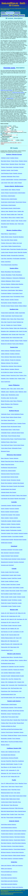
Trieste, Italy (20, 214)
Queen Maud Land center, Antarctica (9, 881)
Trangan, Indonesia (13, 458)
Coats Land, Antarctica (6, 887)
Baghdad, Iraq (20, 322)
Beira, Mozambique (16, 271)
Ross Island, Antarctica (6, 846)
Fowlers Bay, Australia (6, 521)
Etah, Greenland (5, 552)
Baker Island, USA (14, 647)
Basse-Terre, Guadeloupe (18, 761)
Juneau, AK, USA (15, 622)
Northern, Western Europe (14, 154)
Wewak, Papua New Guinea (7, 461)
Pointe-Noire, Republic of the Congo (18, 249)
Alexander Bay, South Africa (17, 255)
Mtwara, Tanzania (5, 299)
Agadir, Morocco (12, 233)
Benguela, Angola (13, 252)
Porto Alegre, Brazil (15, 713)
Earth (22, 3)
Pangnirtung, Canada (6, 578)
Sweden (17, 12)
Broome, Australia (5, 511)
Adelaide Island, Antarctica (7, 840)
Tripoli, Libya (21, 223)
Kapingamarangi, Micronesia (7, 808)
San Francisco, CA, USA (7, 631)
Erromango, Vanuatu (15, 480)
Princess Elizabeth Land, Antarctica (9, 871)
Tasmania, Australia (15, 524)
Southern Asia (14, 309)
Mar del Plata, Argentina (18, 710)
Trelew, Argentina (18, 707)
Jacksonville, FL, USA (14, 770)
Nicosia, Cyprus (22, 220)
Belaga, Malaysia (5, 369)
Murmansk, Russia (5, 451)
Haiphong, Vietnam (5, 375)
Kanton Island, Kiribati (21, 795)
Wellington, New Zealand (7, 486)
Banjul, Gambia (13, 240)
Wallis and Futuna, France (12, 783)
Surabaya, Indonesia (15, 353)
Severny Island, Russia (18, 445)
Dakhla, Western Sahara (6, 236)
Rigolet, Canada (17, 593)
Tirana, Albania (4, 217)
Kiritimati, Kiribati (5, 798)
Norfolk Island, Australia (6, 542)
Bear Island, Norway (5, 161)
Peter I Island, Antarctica (6, 858)
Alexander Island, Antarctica (7, 830)
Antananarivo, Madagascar (19, 277)
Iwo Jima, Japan (13, 397)
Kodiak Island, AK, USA (14, 616)
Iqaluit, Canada (17, 575)
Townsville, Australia (5, 533)
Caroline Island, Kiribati (6, 802)
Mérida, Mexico (4, 741)
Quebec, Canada (5, 590)
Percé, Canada (23, 590)
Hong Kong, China (14, 375)
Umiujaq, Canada (21, 596)
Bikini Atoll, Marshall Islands (7, 811)
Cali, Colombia (4, 672)
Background (10, 12)
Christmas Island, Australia (7, 539)
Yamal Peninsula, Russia (20, 438)
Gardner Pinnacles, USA (6, 644)
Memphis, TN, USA (16, 767)
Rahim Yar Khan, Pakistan (7, 328)
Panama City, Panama (18, 669)
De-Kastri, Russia (5, 417)
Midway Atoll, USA (5, 641)
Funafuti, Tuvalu (13, 814)
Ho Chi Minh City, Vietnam (7, 372)
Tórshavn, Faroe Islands (6, 167)
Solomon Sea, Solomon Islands (8, 470)
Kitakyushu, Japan (5, 388)
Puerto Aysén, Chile (5, 688)
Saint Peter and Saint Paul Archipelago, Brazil (11, 729)
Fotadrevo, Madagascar (6, 277)
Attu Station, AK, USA (22, 619)
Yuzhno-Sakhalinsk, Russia (17, 414)
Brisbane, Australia (5, 530)
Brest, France (16, 176)
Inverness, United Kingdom (20, 179)
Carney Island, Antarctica (19, 833)
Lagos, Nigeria (4, 246)
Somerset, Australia (22, 533)
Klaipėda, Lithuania (17, 173)
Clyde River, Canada (16, 578)
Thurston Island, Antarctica (7, 833)
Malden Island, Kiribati (14, 798)
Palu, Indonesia (14, 363)
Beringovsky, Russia (5, 426)
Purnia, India (22, 334)
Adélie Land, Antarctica (17, 865)
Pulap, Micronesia (14, 805)
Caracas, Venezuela (22, 735)
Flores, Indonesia (5, 356)
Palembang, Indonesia (15, 350)
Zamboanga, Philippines (6, 407)
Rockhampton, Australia (15, 530)
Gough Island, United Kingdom (8, 202)
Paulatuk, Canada (16, 606)
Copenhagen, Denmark (18, 167)
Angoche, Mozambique (6, 274)
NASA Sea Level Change (6, 90)
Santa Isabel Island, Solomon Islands (9, 476)
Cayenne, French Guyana (7, 732)
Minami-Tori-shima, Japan (7, 401)
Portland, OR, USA (5, 628)
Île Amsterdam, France (19, 296)
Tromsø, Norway (15, 161)
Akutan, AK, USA (5, 619)
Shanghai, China (5, 378)
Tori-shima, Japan (5, 397)
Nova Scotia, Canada (14, 590)
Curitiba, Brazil (4, 716)
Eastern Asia (14, 347)
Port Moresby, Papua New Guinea (9, 467)
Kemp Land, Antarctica (6, 874)
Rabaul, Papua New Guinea (7, 464)
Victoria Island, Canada (6, 587)
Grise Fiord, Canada (13, 572)
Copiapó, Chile (20, 682)
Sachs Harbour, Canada (18, 587)
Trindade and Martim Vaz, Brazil (8, 726)
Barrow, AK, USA (14, 613)
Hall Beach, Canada (13, 581)
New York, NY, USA (5, 776)
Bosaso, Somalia (14, 305)
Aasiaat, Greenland (5, 555)
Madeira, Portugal (16, 189)
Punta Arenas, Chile (5, 691)
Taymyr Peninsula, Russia (14, 435)
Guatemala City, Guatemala (7, 666)
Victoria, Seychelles (14, 287)
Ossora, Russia (11, 420)
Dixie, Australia (14, 533)
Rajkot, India (17, 328)
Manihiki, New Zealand (19, 498)
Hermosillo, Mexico (18, 657)
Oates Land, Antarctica (6, 865)
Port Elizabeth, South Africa (19, 258)
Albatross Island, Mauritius (17, 284)
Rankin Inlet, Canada (6, 603)
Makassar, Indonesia (6, 363)
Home (3, 12)
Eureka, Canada (5, 572)
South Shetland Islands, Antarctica (9, 827)
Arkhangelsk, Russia (16, 448)
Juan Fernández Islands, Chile (8, 697)
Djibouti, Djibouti (23, 305)
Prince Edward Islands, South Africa (9, 264)
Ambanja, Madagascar (6, 281)
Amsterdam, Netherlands (7, 176)
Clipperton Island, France (7, 650)
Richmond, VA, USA (16, 773)
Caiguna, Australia (13, 517)
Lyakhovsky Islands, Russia (17, 432)
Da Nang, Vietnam (18, 372)
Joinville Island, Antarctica (7, 849)
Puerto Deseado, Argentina (7, 707)
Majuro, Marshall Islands (20, 811)
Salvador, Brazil (17, 719)
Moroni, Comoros (16, 281)
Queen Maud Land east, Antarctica (9, 877)
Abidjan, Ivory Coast (17, 243)
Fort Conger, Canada (17, 549)
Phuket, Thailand (23, 340)
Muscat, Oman (20, 319)
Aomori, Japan (20, 388)
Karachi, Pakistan (17, 325)
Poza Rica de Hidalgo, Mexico (16, 741)
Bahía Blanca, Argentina (6, 710)
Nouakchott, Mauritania (18, 236)
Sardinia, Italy (20, 211)
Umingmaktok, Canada (6, 606)
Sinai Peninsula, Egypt (17, 315)
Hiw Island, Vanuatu (5, 480)
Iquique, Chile (4, 682)
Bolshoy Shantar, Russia (15, 417)
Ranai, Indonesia (18, 366)
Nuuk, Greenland (14, 555)
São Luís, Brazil (12, 723)
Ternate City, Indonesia (15, 360)
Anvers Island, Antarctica (18, 846)
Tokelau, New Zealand (21, 495)
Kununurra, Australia (14, 508)
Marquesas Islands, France (7, 792)
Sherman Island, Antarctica (17, 852)
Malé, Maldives (19, 290)
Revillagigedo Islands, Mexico (8, 663)
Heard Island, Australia (6, 536)
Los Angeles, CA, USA (18, 631)
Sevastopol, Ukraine (5, 220)
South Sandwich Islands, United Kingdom (10, 208)
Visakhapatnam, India (6, 334)
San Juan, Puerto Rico (6, 761)
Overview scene (9, 68)
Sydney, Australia (5, 527)
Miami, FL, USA (4, 770)
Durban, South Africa (6, 261)
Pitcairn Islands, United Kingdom (13, 817)
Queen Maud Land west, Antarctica (9, 884)
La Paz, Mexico (4, 660)
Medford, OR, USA (14, 628)
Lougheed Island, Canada (7, 575)
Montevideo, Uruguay (6, 713)
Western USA (14, 609)
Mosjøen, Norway (23, 161)
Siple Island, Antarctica (19, 836)
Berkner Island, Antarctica (20, 830)
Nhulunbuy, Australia (16, 505)
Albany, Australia (5, 517)
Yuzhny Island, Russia (6, 448)
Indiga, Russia (13, 442)
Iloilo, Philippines (14, 404)
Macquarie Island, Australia (20, 539)
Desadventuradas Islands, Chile (8, 694)
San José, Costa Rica (19, 666)
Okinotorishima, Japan (14, 394)
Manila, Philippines (5, 404)
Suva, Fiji (3, 783)
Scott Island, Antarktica (18, 858)
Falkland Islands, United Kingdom (9, 704)
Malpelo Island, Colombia (14, 672)
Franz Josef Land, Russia (7, 445)
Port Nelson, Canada (16, 600)
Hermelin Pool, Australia (6, 514)
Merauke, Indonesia (19, 461)
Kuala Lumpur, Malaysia (17, 343)
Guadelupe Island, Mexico (7, 657)
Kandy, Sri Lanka (23, 331)
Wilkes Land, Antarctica (6, 868)
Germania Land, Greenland (7, 565)
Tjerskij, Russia (15, 429)
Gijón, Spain (11, 182)
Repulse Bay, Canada (16, 603)
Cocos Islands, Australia (17, 536)
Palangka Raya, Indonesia (7, 366)
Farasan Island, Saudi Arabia (7, 312)
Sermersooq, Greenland (6, 549)
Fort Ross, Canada (5, 584)
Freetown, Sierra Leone (6, 243)
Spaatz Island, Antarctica (19, 840)
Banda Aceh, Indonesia (6, 343)
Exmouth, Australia (14, 511)
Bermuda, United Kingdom (7, 764)
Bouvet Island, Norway (21, 202)
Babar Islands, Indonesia (15, 356)
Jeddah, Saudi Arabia (20, 312)
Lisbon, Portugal (18, 182)
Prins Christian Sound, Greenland (9, 559)
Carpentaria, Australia (6, 505)
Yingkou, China (21, 378)
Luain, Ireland (4, 182)
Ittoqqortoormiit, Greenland (7, 562)
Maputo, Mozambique (6, 271)
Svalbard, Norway (14, 157)
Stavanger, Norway (14, 164)
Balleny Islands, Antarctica (19, 855)
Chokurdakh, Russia (5, 432)
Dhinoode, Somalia (5, 305)
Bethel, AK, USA (5, 616)
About (16, 15)
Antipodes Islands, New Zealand (8, 492)
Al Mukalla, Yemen (5, 319)
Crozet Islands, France (17, 293)
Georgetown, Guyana (18, 732)
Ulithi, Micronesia (5, 805)
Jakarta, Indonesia (5, 353)
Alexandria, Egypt (5, 223)
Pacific (14, 780)
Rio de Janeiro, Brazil (13, 716)
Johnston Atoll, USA (17, 644)
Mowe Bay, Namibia (22, 252)
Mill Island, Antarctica (6, 852)
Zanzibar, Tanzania (14, 299)
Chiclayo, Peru (4, 678)
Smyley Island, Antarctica (7, 855)
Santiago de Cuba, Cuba (14, 751)
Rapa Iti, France (19, 786)
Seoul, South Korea (5, 381)
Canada (14, 568)
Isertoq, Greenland (21, 559)
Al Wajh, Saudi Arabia (6, 315)
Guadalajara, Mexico (13, 660)
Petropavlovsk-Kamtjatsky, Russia (9, 423)
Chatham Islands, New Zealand (8, 495)
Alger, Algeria (4, 226)
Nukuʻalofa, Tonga (16, 802)
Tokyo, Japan (13, 388)
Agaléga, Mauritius (5, 287)
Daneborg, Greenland (19, 562)
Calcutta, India (15, 334)
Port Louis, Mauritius (5, 284)
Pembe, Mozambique (17, 274)
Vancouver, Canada (16, 625)
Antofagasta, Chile (12, 682)
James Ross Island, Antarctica (19, 843)
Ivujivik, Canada (12, 596)
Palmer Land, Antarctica (17, 887)
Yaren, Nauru (21, 814)
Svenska (21, 15)
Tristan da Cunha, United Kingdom (9, 199)
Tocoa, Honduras (16, 738)
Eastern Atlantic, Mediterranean (14, 186)
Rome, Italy (3, 214)
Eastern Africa (14, 268)
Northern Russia (14, 410)
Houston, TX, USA (18, 764)
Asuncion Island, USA (14, 634)
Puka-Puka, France (15, 789)
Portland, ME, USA (15, 776)
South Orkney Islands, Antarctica (8, 824)
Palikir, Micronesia (19, 808)
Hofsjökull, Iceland (5, 157)
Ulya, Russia (4, 420)
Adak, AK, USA (12, 619)
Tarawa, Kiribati (4, 795)
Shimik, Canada (4, 581)
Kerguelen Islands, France (7, 296)
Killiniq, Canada (4, 596)
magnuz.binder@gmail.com (7, 893)
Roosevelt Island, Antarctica (7, 836)
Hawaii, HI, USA (5, 634)
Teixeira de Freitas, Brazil (7, 719)
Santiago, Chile (4, 685)
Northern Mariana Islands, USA (8, 637)
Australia (14, 502)
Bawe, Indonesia (5, 458)
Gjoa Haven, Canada (15, 584)
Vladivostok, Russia (5, 414)
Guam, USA (18, 637)
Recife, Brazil (24, 719)
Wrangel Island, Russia (6, 429)
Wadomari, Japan (22, 391)
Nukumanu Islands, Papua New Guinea (10, 473)
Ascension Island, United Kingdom (17, 192)
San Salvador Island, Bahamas (8, 754)
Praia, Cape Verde (5, 240)
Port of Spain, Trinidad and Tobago (9, 735)
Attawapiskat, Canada (6, 600)
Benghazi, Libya (13, 223)
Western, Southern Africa (14, 230)
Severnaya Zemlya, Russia (7, 438)
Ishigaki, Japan (4, 394)
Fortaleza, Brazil (5, 723)
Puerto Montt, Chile (22, 685)
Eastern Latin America (14, 701)
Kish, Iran (3, 325)
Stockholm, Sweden (5, 170)
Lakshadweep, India (13, 331)
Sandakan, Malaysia (14, 369)
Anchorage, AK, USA (6, 622)
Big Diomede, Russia (16, 426)
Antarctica (14, 862)
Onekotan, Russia (21, 423)
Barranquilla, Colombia (6, 738)
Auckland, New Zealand (18, 483)
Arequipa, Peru (17, 678)
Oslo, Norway (22, 164)
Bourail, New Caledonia (6, 483)
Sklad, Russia (4, 435)
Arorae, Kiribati (12, 795)
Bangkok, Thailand (14, 340)
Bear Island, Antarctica (6, 843)
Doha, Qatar (4, 322)
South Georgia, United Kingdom (8, 205)
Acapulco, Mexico (23, 660)
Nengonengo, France (6, 789)
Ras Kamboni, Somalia (6, 302)
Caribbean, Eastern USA (14, 748)
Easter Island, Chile (20, 697)
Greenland (14, 546)
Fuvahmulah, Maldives (6, 293)
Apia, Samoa (17, 792)
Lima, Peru (10, 678)
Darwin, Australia (5, 508)
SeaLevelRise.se (9, 3)
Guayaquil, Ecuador (5, 675)
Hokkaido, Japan (5, 391)
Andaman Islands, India (6, 337)
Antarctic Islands (14, 821)
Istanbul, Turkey (20, 217)
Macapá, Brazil (20, 723)
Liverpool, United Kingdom (7, 179)
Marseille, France (13, 211)
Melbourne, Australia (6, 524)
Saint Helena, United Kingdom (8, 195)
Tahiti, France (12, 786)
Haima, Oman (13, 319)
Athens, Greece (12, 217)
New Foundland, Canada (7, 593)
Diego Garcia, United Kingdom (8, 290)
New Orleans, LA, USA (6, 767)
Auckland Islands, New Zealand (8, 489)
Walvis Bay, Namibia (6, 255)
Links (11, 15)
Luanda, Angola (4, 252)
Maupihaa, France (23, 783)
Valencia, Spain (4, 211)
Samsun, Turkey (14, 220)
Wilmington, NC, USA (6, 773)
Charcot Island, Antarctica (19, 849)
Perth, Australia (16, 514)
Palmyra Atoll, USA (5, 647)
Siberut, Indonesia (5, 350)
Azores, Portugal (5, 192)
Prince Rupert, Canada (6, 625)
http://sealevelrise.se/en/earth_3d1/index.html (11, 890)
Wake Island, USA (14, 641)
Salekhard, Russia (5, 442)
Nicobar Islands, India (17, 337)
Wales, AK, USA (22, 613)
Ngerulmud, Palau (5, 814)
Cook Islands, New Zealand (7, 498)
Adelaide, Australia (16, 521)
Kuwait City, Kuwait (11, 322)
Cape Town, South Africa (6, 258)
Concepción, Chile (13, 685)
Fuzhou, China (23, 375)
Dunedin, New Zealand (18, 486)
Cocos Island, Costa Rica (7, 669)
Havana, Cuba (4, 751)
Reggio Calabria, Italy (12, 214)
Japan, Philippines (14, 385)
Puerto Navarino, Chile (16, 691)
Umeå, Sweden (14, 170)
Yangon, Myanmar (5, 340)
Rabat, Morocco (4, 233)
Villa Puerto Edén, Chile (16, 688)
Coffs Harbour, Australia (15, 527)
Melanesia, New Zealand (14, 454)
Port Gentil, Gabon (5, 249)
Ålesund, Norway (5, 164)
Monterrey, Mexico (5, 744)
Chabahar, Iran (9, 325)
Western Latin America (14, 653)
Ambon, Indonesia (5, 360)
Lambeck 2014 (9, 98)
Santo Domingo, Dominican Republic (9, 757)
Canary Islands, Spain (6, 189)
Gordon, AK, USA (5, 613)
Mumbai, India (23, 328)
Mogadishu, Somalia (17, 302)
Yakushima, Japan (13, 391)
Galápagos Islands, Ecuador (17, 675)
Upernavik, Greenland (14, 552)
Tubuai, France (4, 786)
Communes (4, 15)
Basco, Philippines (17, 401)
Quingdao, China (13, 378)
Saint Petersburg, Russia (7, 173)
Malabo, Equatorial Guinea (14, 246)
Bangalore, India (5, 331)
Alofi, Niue (3, 817)
